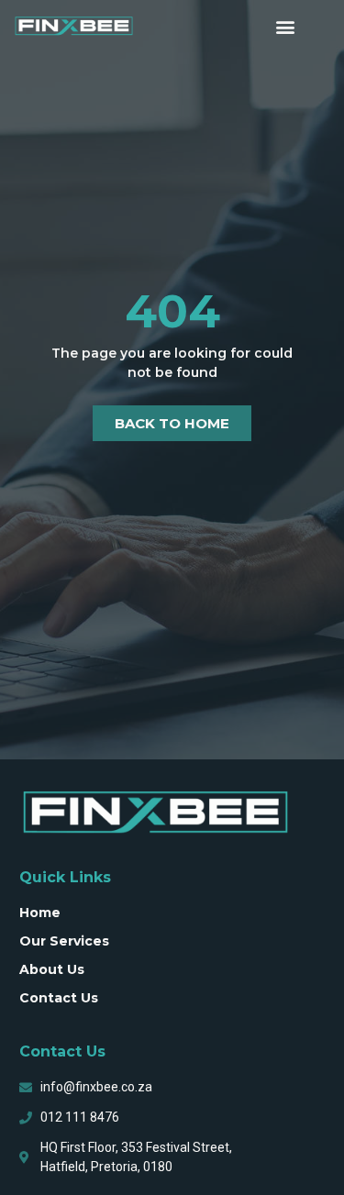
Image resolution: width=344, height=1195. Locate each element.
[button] (286, 26)
